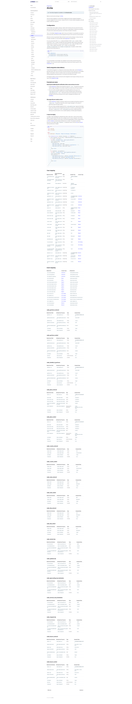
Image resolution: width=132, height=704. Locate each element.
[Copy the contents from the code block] (81, 51)
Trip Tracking (63, 293)
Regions (79, 221)
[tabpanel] (65, 55)
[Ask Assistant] (82, 51)
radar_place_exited (93, 29)
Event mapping (91, 21)
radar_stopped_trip (93, 47)
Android (81, 122)
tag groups (67, 38)
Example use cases (92, 10)
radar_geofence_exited (93, 24)
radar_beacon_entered (93, 49)
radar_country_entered (93, 31)
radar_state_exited (93, 36)
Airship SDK (49, 63)
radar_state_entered (93, 34)
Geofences (54, 86)
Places (79, 210)
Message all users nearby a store (95, 16)
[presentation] (65, 147)
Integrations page (57, 33)
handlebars (51, 95)
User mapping (91, 19)
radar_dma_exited (93, 39)
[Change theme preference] (100, 1)
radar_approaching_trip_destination (96, 44)
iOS (77, 122)
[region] (65, 218)
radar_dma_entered (93, 37)
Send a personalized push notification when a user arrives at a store (96, 13)
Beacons (79, 255)
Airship (61, 16)
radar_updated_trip (93, 42)
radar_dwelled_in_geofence (94, 26)
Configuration (91, 7)
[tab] (48, 51)
